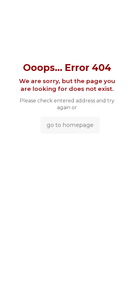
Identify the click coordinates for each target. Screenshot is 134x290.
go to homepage (70, 125)
